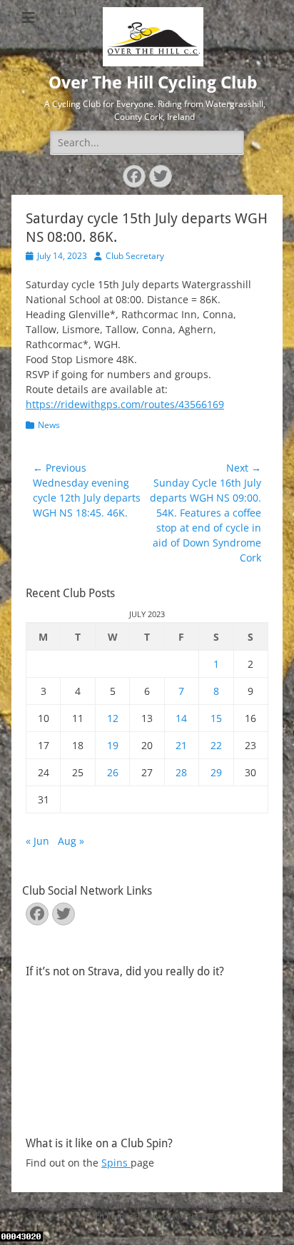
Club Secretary (135, 256)
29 (216, 772)
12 (112, 718)
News (49, 425)
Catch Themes (190, 1216)
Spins (116, 1162)
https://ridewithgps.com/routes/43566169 (125, 404)
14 (181, 718)
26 (112, 772)
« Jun (37, 841)
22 (216, 745)
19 (112, 745)
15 (216, 718)
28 (181, 772)
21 (181, 745)
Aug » (71, 841)
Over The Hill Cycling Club (153, 83)
